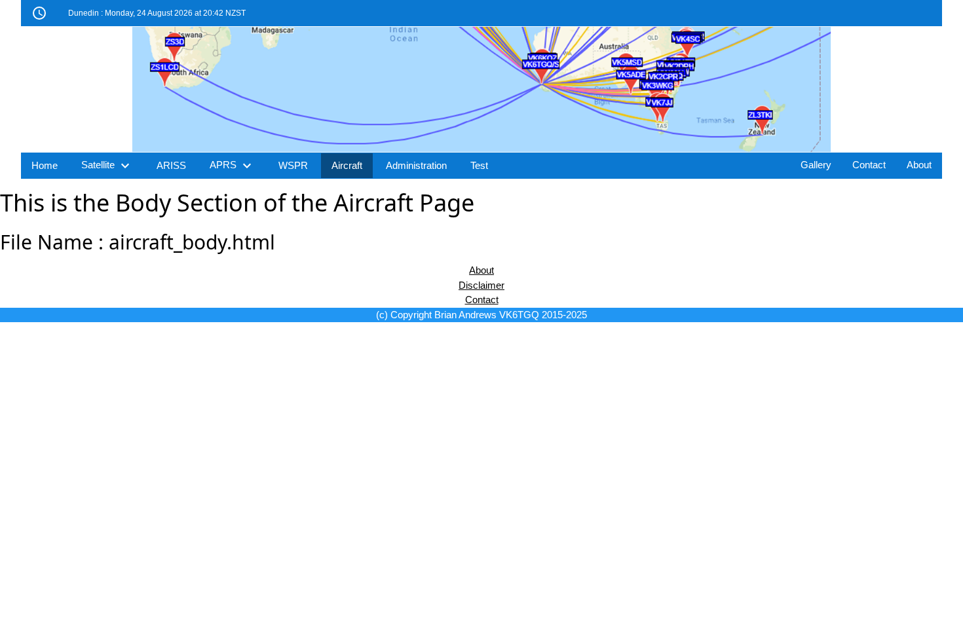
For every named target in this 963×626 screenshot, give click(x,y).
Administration (416, 165)
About (919, 164)
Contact (869, 164)
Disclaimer (481, 285)
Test (479, 165)
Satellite (107, 166)
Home (44, 165)
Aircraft (346, 165)
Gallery (816, 164)
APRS (232, 166)
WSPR (293, 165)
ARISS (171, 165)
